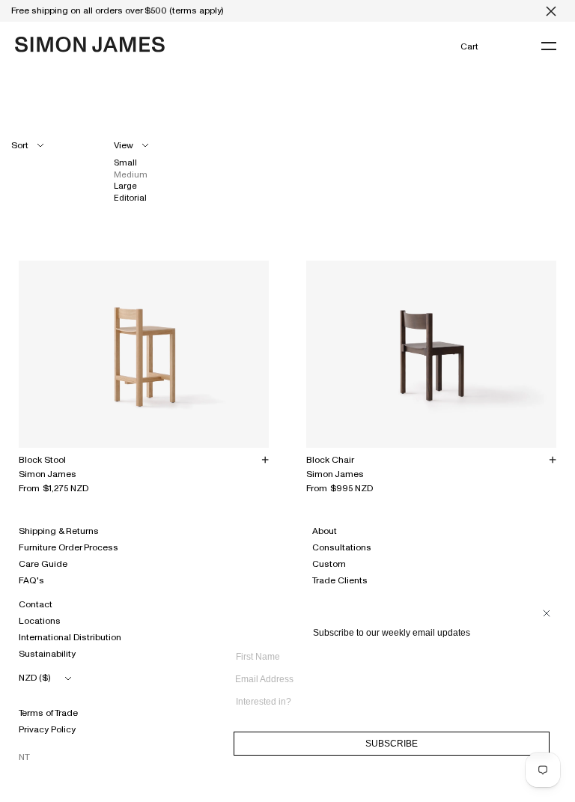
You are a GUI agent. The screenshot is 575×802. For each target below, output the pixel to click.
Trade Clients (340, 580)
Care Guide (43, 564)
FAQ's (31, 580)
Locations (40, 621)
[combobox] (387, 701)
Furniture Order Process (68, 547)
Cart (469, 46)
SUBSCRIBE (391, 743)
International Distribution (70, 637)
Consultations (341, 547)
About (324, 531)
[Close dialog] (546, 613)
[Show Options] (545, 707)
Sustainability (47, 653)
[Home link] (90, 44)
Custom (329, 564)
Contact (35, 604)
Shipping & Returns (59, 531)
